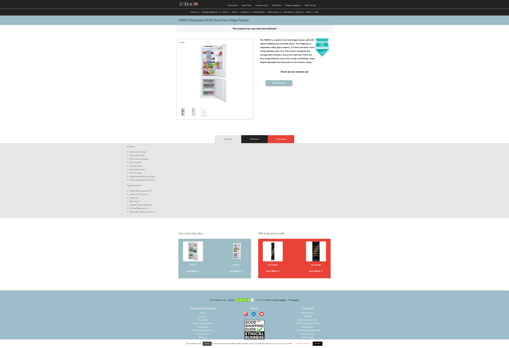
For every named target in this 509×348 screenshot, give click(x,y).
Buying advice (307, 327)
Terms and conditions (203, 323)
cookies (207, 344)
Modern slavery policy (203, 330)
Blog (203, 313)
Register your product (308, 320)
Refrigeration (258, 12)
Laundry (298, 12)
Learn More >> (193, 271)
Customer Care (261, 5)
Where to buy (310, 5)
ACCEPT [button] (317, 344)
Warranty (308, 316)
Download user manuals (308, 323)
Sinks (308, 12)
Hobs (234, 12)
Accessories (233, 5)
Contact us (203, 337)
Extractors (245, 12)
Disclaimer (203, 320)
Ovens (225, 12)
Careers (203, 316)
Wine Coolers (273, 12)
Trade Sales (276, 5)
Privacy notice (202, 327)
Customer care (307, 334)
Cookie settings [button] (302, 343)
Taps (317, 12)
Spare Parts (246, 5)
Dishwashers (288, 12)
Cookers (193, 12)
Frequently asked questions (308, 330)
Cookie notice (202, 334)
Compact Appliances (210, 12)
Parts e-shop (307, 337)
